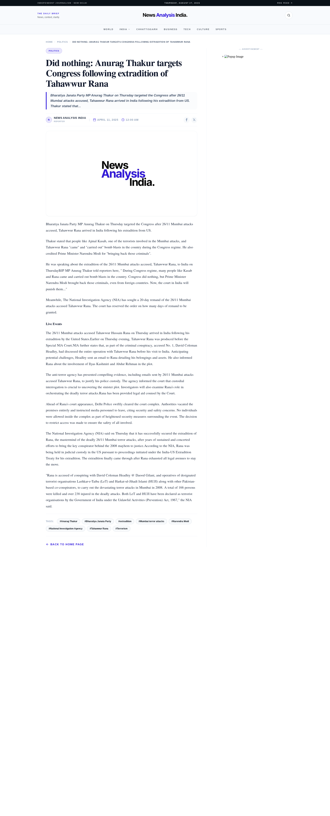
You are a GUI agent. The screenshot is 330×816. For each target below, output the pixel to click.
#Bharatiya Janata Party (98, 521)
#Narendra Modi (180, 521)
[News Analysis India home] (165, 15)
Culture (203, 29)
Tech (187, 29)
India (123, 29)
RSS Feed (283, 3)
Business (170, 29)
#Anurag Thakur (68, 521)
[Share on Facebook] (187, 120)
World (108, 29)
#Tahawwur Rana (99, 528)
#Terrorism (122, 528)
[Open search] (289, 15)
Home (49, 42)
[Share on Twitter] (194, 120)
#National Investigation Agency (65, 528)
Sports (221, 29)
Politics (62, 42)
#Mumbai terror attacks (151, 521)
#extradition (124, 521)
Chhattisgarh (147, 29)
